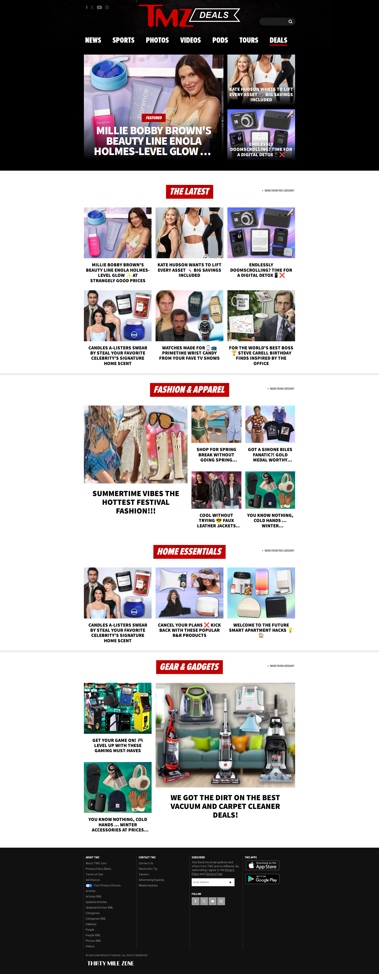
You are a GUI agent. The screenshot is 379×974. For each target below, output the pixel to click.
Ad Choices (93, 879)
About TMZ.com (96, 863)
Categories (93, 913)
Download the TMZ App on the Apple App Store (262, 865)
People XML (93, 935)
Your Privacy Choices (107, 885)
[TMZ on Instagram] (107, 7)
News (93, 40)
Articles (91, 891)
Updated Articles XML (99, 907)
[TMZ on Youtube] (99, 7)
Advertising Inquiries (151, 879)
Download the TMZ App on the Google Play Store (262, 879)
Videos (190, 40)
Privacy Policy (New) (98, 868)
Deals (278, 40)
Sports (123, 40)
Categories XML (96, 918)
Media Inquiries (148, 885)
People (90, 929)
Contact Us (146, 863)
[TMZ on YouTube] (213, 901)
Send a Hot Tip (148, 868)
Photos (157, 40)
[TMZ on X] (92, 7)
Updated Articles (96, 902)
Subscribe (231, 882)
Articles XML (94, 896)
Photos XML (93, 940)
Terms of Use (94, 874)
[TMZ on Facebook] (86, 7)
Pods (220, 40)
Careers (144, 874)
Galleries (91, 924)
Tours (248, 40)
